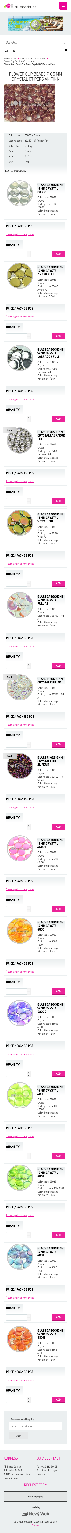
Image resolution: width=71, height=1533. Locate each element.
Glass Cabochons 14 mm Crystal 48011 (50, 1172)
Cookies (35, 1525)
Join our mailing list (22, 1419)
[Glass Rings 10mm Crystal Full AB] (20, 687)
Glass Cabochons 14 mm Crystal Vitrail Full (50, 517)
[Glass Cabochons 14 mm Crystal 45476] (20, 848)
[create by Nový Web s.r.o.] (35, 1514)
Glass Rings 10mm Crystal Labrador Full (51, 435)
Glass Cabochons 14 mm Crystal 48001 (50, 925)
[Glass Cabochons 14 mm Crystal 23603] (20, 193)
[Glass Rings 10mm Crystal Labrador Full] (20, 440)
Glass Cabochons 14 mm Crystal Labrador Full (50, 352)
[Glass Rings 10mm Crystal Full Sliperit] (20, 766)
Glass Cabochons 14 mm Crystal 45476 (50, 843)
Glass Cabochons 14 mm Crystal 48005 (50, 1090)
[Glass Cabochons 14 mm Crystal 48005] (20, 1095)
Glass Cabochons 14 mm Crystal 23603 (50, 188)
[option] (35, 23)
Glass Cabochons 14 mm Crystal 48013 (50, 1251)
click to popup (35, 1496)
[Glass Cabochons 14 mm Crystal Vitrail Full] (20, 523)
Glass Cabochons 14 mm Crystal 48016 (50, 1333)
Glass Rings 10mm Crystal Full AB (50, 680)
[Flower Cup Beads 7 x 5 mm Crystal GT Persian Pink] (29, 103)
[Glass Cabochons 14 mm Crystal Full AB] (20, 605)
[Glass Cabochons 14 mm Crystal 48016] (20, 1339)
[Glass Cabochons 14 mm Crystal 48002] (20, 1013)
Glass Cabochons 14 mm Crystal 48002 (50, 1007)
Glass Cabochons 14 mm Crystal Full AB (50, 600)
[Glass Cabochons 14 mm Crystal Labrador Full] (20, 358)
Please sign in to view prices (20, 234)
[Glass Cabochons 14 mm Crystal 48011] (20, 1178)
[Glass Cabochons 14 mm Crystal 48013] (20, 1257)
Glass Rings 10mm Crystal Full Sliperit (50, 761)
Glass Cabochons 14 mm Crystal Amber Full (50, 270)
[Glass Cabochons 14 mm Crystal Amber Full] (20, 276)
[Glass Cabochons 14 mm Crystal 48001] (20, 931)
